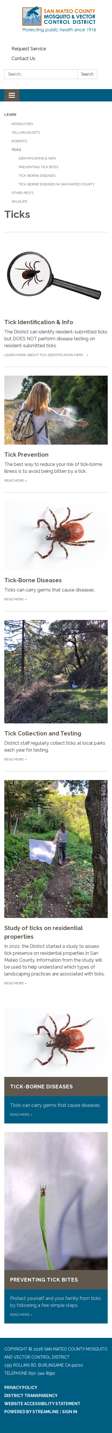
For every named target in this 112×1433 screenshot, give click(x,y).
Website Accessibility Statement (42, 1403)
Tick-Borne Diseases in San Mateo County (56, 184)
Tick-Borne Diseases (37, 176)
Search (87, 74)
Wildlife (19, 201)
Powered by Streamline (31, 1411)
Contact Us (23, 58)
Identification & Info (37, 158)
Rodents (19, 141)
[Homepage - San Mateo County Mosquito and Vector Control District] (56, 22)
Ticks (16, 150)
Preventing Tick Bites (38, 167)
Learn (10, 115)
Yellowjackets (25, 132)
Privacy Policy (20, 1387)
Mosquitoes (22, 124)
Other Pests (22, 193)
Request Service (28, 48)
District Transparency (31, 1395)
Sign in (69, 1411)
